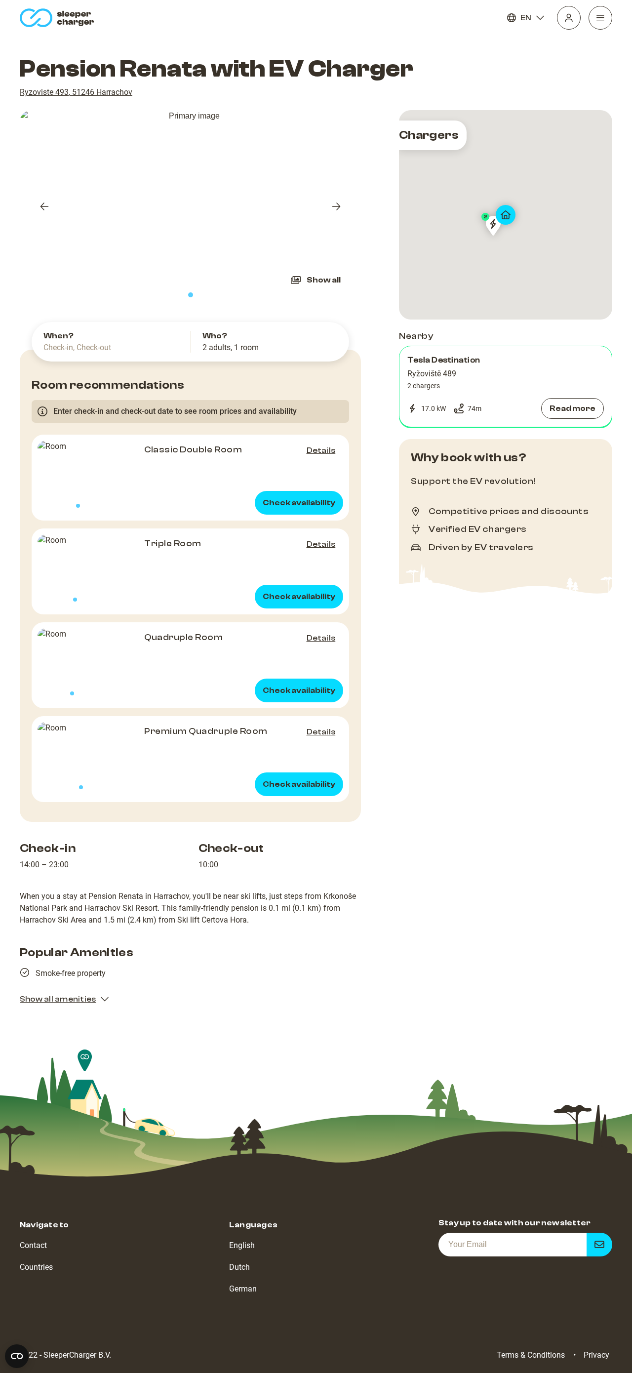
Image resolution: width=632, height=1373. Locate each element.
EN (525, 17)
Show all (324, 280)
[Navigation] (600, 18)
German (243, 1288)
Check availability (299, 502)
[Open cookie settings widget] (17, 1356)
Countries (36, 1267)
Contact (33, 1245)
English (242, 1245)
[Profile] (569, 18)
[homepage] (59, 18)
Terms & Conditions (531, 1355)
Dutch (239, 1267)
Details (321, 450)
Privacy (596, 1355)
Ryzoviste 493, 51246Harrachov (76, 92)
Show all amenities (58, 999)
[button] (505, 387)
